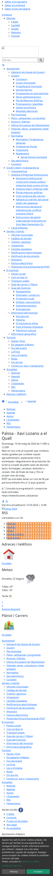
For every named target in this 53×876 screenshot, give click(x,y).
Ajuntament (8, 640)
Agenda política (15, 534)
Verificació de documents (20, 708)
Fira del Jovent (14, 761)
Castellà (15, 25)
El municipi (8, 722)
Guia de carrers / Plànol (19, 736)
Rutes (9, 771)
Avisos (10, 416)
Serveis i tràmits (11, 683)
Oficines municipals (17, 686)
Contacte (7, 14)
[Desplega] (21, 402)
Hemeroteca (13, 426)
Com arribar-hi (14, 729)
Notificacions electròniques (21, 704)
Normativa (12, 672)
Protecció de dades (17, 821)
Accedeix (6, 563)
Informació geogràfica (19, 746)
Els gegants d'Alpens (17, 757)
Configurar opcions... (12, 865)
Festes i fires (13, 754)
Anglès (15, 29)
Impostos (11, 711)
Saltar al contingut (15, 5)
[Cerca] (40, 60)
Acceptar (38, 871)
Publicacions (13, 537)
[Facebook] (20, 809)
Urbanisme (12, 697)
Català (14, 21)
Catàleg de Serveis (16, 690)
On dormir (12, 775)
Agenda (31, 401)
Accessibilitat (13, 828)
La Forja (10, 764)
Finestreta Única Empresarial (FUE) (25, 718)
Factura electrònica (17, 715)
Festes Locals (13, 725)
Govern (10, 647)
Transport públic (15, 732)
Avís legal (11, 824)
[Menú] (3, 65)
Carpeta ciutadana (16, 701)
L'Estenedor (13, 419)
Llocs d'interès (14, 768)
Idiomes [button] (10, 18)
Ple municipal (13, 651)
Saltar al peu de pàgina (17, 8)
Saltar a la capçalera (16, 1)
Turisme (6, 750)
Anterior (6, 609)
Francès (15, 36)
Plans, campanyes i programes (23, 655)
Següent (15, 609)
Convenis (11, 679)
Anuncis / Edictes (15, 658)
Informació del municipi (19, 743)
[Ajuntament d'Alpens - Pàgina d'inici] (20, 51)
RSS (8, 423)
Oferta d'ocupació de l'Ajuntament (25, 662)
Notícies (10, 409)
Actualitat (13, 402)
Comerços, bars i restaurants (22, 778)
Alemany (16, 32)
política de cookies (30, 861)
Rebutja (14, 871)
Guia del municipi (16, 739)
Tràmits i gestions (16, 693)
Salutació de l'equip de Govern (23, 644)
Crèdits (10, 814)
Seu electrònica (15, 676)
